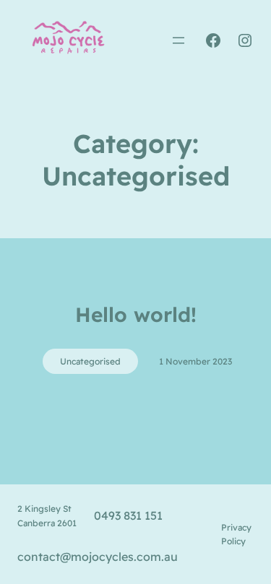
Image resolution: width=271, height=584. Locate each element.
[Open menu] (178, 40)
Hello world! (136, 314)
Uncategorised (90, 361)
